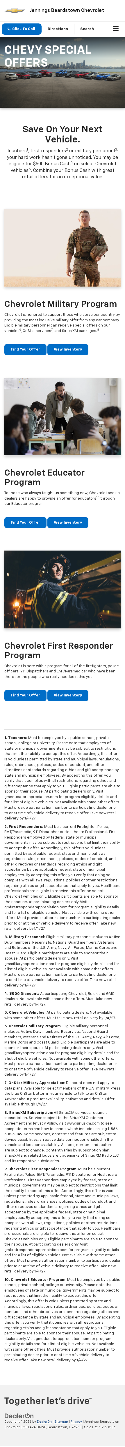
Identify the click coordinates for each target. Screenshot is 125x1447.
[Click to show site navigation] (116, 29)
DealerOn (44, 1421)
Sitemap (61, 1421)
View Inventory (68, 349)
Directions (58, 29)
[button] (22, 29)
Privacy (76, 1421)
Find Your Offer (25, 349)
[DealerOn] (19, 1416)
